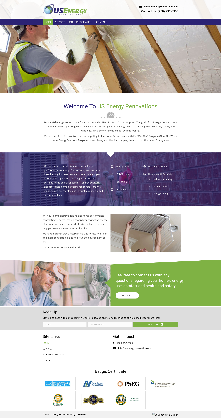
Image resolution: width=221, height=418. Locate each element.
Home (46, 342)
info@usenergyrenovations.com (161, 6)
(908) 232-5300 (168, 11)
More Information (53, 354)
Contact (48, 360)
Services (47, 348)
